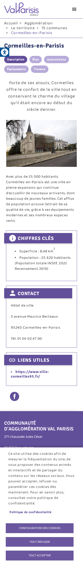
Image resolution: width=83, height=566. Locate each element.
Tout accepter (40, 555)
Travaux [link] (39, 69)
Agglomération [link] (38, 23)
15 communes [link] (54, 28)
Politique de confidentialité (30, 512)
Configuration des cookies (39, 528)
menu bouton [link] (74, 9)
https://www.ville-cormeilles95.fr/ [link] (30, 374)
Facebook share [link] (14, 396)
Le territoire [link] (23, 28)
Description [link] (15, 59)
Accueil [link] (11, 23)
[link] (4, 52)
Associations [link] (56, 59)
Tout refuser (40, 541)
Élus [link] (36, 59)
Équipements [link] (16, 69)
